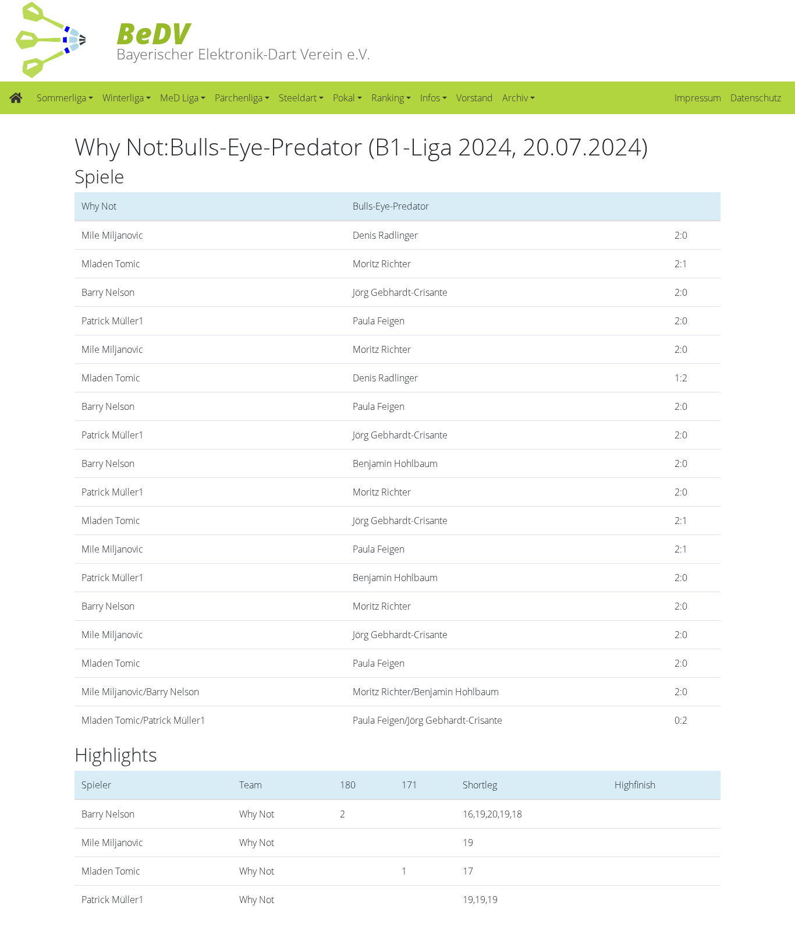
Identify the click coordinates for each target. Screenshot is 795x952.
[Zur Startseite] (16, 97)
